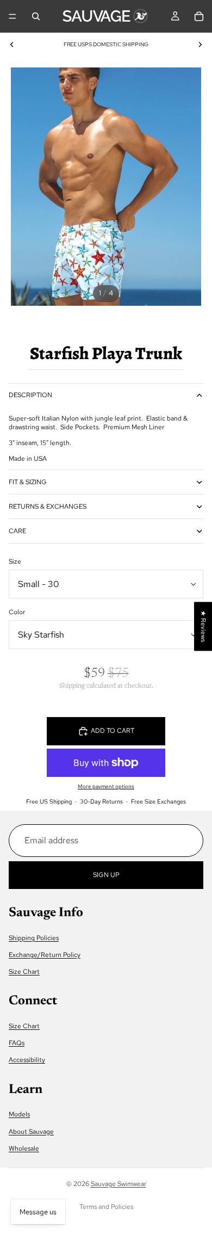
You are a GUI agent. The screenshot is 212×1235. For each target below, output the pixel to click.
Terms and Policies (106, 1206)
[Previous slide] (12, 45)
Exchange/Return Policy (44, 954)
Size (15, 561)
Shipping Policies (34, 937)
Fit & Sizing (28, 482)
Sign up (106, 874)
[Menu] (12, 16)
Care (17, 531)
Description (30, 395)
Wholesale (24, 1148)
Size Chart (24, 971)
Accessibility (27, 1059)
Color (17, 612)
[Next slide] (200, 45)
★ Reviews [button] (203, 626)
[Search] (36, 16)
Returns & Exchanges (47, 506)
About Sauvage (31, 1131)
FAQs (16, 1043)
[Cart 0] (199, 16)
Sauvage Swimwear (118, 1184)
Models (19, 1114)
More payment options (106, 786)
